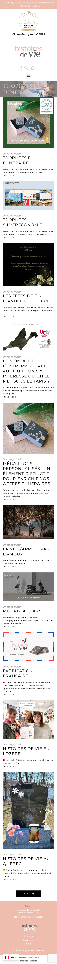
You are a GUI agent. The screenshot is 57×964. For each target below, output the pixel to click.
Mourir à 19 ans (22, 611)
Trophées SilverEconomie (23, 222)
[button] (28, 76)
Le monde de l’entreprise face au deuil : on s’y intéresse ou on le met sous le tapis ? (26, 371)
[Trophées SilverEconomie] (28, 195)
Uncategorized (12, 153)
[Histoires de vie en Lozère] (28, 719)
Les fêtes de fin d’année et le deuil (27, 298)
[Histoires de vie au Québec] (28, 810)
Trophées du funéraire (19, 160)
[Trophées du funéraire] (28, 122)
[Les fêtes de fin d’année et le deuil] (28, 264)
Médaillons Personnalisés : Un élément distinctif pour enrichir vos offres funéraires (26, 473)
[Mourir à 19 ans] (28, 586)
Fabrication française (18, 673)
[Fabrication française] (28, 646)
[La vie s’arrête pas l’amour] (28, 522)
